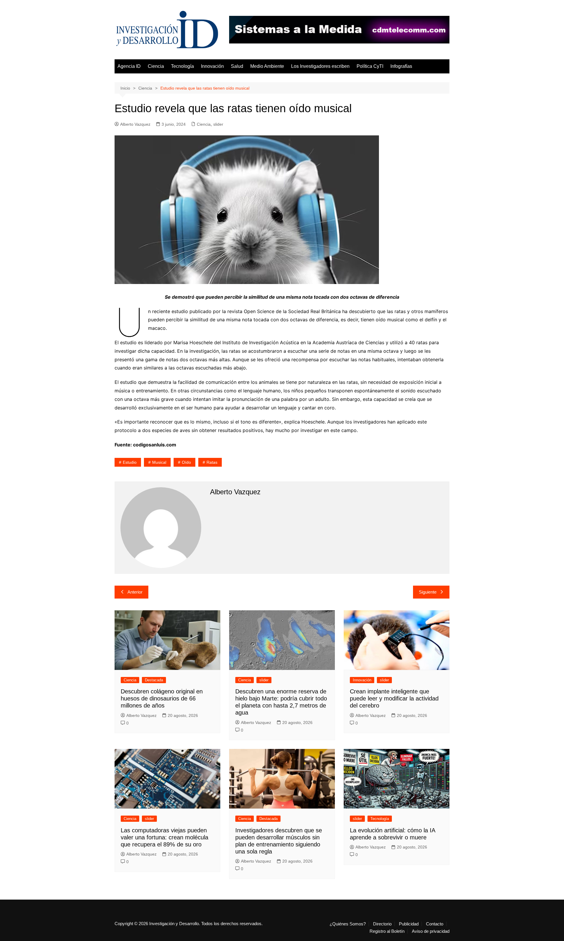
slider (218, 124)
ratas (212, 462)
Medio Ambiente (267, 66)
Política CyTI (370, 66)
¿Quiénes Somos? (348, 924)
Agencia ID (129, 66)
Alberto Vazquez (135, 124)
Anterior (134, 591)
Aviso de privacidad (430, 931)
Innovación (212, 66)
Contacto (434, 924)
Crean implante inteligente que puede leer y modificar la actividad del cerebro (394, 698)
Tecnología (182, 66)
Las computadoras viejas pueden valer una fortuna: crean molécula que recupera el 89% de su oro (164, 837)
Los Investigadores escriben (320, 66)
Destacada (154, 680)
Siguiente (428, 591)
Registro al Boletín (387, 931)
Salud (237, 66)
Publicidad (409, 924)
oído (186, 462)
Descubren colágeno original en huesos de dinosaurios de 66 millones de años (162, 698)
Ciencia (156, 66)
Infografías (401, 66)
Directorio (382, 924)
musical (159, 462)
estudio (130, 462)
